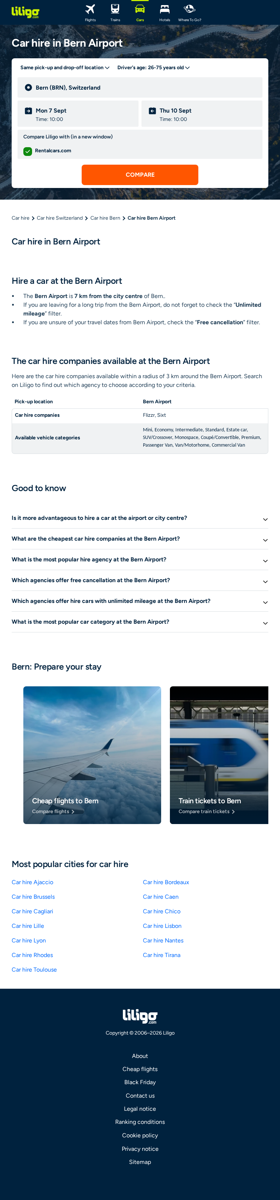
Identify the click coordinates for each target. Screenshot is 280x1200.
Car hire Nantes (163, 940)
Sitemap (140, 1161)
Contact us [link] (140, 1095)
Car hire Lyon (29, 940)
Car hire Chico (161, 911)
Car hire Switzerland (60, 218)
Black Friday (140, 1082)
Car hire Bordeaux (166, 882)
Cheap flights (140, 1069)
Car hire (21, 218)
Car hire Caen (161, 896)
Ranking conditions (140, 1121)
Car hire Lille (28, 925)
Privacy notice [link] (140, 1148)
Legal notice (140, 1108)
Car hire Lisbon (162, 925)
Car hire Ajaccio (32, 882)
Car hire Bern (105, 218)
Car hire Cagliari (32, 911)
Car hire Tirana (161, 955)
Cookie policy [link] (140, 1135)
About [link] (140, 1055)
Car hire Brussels (33, 896)
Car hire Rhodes (32, 955)
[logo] (25, 12)
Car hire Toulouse (34, 969)
